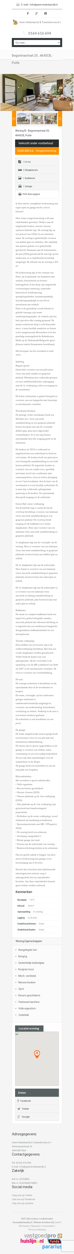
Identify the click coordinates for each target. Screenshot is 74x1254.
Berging (22, 956)
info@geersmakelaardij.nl (44, 4)
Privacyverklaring (37, 1229)
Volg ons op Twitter (22, 1195)
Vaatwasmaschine (29, 1001)
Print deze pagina (31, 194)
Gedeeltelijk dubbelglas (31, 962)
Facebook (25, 1100)
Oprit (21, 988)
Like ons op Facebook (23, 1199)
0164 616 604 (39, 33)
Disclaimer (24, 1226)
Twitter (25, 1108)
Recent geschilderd (29, 995)
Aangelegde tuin (27, 949)
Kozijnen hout (26, 969)
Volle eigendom (27, 1008)
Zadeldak (23, 1015)
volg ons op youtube (22, 1203)
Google (26, 1116)
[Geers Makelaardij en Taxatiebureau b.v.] (37, 23)
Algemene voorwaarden (42, 1226)
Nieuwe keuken (27, 982)
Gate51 (58, 1222)
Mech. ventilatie (27, 975)
